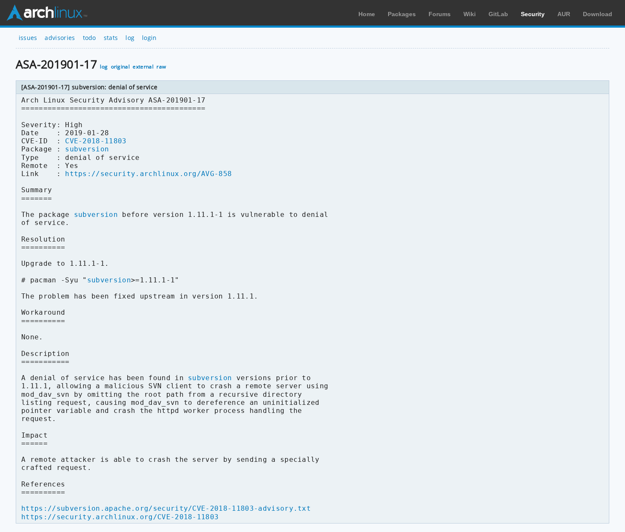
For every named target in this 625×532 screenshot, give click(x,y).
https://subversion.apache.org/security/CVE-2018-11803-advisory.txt (166, 508)
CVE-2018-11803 (95, 141)
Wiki (469, 14)
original (120, 66)
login (149, 38)
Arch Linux (46, 12)
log (129, 38)
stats (111, 38)
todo (89, 38)
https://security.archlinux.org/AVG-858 (148, 174)
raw (161, 66)
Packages (402, 14)
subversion (87, 149)
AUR (563, 14)
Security (533, 14)
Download (597, 14)
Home (366, 14)
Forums (440, 14)
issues (28, 38)
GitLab (498, 14)
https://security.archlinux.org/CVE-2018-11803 (120, 517)
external (143, 66)
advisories (60, 38)
